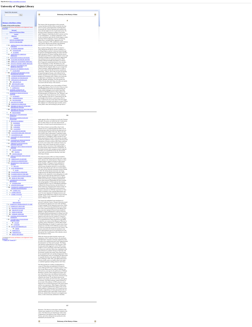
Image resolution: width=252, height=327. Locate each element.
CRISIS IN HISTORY (17, 212)
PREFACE (14, 36)
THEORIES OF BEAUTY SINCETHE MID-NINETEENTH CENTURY (21, 110)
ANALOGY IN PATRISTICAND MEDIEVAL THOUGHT (19, 66)
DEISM (17, 228)
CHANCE (17, 152)
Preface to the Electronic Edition (17, 32)
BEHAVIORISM (16, 112)
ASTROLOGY (15, 88)
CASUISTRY (17, 125)
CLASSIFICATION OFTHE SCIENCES (21, 176)
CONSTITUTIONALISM (17, 185)
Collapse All (6, 240)
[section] (16, 34)
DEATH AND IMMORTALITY (19, 226)
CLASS (17, 170)
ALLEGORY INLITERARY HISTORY (20, 59)
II (19, 198)
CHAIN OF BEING (17, 150)
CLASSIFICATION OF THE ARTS (19, 174)
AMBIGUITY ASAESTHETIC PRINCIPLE (21, 61)
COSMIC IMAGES (16, 192)
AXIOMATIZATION (17, 98)
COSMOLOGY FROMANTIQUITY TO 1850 (21, 204)
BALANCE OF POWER (17, 102)
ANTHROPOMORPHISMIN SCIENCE (21, 76)
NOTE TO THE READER (16, 42)
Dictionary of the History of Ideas (12, 23)
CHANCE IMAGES (17, 154)
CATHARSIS (16, 127)
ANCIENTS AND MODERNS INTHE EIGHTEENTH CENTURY (20, 73)
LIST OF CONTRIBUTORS (16, 40)
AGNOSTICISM (17, 50)
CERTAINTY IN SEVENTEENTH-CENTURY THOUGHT (19, 144)
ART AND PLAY (17, 82)
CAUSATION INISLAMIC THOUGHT (21, 133)
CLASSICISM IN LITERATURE (19, 172)
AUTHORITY (16, 96)
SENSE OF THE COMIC (18, 178)
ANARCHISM (16, 71)
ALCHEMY (16, 52)
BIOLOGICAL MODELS (17, 121)
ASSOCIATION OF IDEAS (18, 86)
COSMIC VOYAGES (16, 194)
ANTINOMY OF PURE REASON (19, 78)
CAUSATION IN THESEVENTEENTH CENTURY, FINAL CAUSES (20, 141)
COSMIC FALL (17, 190)
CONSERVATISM (16, 183)
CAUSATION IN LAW (17, 135)
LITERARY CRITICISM (18, 214)
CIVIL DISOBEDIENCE (17, 168)
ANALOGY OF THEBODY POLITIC (19, 69)
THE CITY (16, 166)
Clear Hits (5, 28)
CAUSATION (16, 129)
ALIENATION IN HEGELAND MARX (20, 57)
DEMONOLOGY (17, 232)
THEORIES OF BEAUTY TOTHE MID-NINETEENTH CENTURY (21, 107)
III (18, 200)
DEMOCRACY (16, 230)
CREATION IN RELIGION (18, 208)
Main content (13, 1)
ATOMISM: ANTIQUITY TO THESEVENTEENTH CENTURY (18, 90)
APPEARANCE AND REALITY (19, 80)
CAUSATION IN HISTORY (19, 131)
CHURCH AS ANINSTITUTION (19, 161)
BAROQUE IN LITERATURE (18, 104)
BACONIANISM (17, 100)
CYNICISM (16, 224)
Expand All (12, 240)
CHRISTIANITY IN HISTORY (19, 159)
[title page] (14, 30)
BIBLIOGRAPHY (17, 202)
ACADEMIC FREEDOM (17, 48)
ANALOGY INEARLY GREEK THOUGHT (21, 63)
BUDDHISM (16, 123)
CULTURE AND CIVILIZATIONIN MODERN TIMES (19, 220)
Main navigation (21, 1)
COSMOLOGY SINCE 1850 (18, 206)
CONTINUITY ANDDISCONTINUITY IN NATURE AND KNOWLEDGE (21, 188)
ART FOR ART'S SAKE (18, 84)
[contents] (16, 38)
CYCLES (16, 222)
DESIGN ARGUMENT (17, 234)
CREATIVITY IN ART (17, 210)
